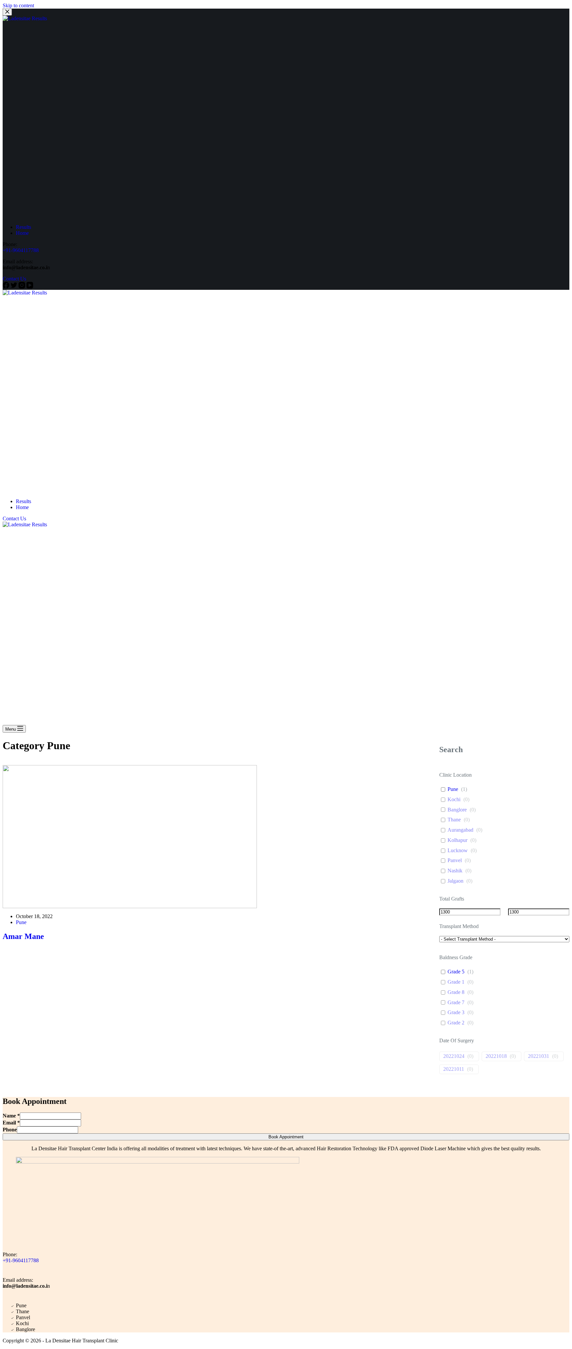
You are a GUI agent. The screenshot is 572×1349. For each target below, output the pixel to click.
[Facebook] (7, 286)
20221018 (496, 1056)
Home (22, 233)
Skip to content (18, 5)
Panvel (455, 860)
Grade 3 (456, 1012)
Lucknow (458, 850)
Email (11, 1122)
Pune (21, 922)
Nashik (455, 870)
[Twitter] (15, 286)
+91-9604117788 (21, 250)
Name (11, 1115)
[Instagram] (22, 286)
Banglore (457, 809)
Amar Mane (23, 936)
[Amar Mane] (201, 836)
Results (23, 227)
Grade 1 (456, 982)
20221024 (453, 1056)
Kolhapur (457, 840)
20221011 (453, 1069)
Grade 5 (456, 971)
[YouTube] (29, 286)
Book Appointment (286, 1136)
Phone (10, 1129)
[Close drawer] (7, 12)
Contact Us (14, 279)
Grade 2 (456, 1022)
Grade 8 (456, 992)
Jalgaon (455, 881)
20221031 (538, 1056)
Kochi (454, 799)
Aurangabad (460, 830)
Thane (454, 819)
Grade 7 (456, 1002)
